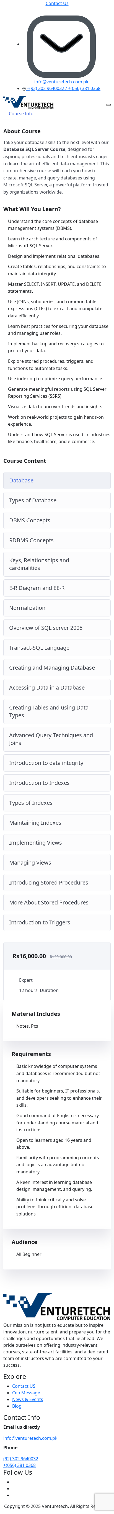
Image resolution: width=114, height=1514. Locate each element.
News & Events (27, 1399)
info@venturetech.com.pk (30, 1438)
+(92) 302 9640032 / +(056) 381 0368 (63, 88)
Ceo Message (26, 1393)
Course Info (21, 113)
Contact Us (57, 3)
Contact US (23, 1386)
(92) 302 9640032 (20, 1459)
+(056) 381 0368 (19, 1465)
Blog (17, 1406)
